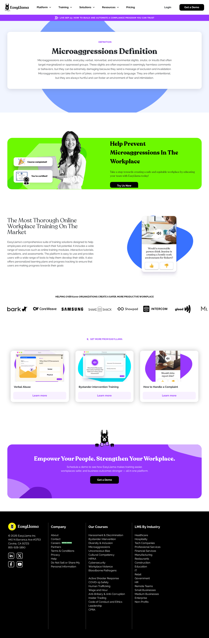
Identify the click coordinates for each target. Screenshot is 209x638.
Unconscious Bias (99, 550)
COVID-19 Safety (98, 582)
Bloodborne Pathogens (102, 570)
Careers (55, 543)
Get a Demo (191, 7)
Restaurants (142, 558)
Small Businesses (145, 590)
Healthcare (141, 535)
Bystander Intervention (102, 539)
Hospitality (141, 539)
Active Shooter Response (103, 578)
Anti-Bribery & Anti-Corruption (106, 594)
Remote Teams (144, 586)
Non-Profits (142, 601)
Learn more (39, 395)
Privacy (55, 554)
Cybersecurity (96, 562)
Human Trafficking (99, 586)
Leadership (95, 605)
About (54, 535)
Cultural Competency (101, 554)
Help (54, 558)
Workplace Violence (100, 566)
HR (136, 582)
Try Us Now (124, 185)
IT (136, 570)
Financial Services (145, 550)
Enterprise (141, 597)
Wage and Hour (98, 590)
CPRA (91, 609)
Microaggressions (99, 546)
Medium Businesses (147, 594)
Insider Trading (97, 597)
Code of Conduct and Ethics (105, 601)
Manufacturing (143, 554)
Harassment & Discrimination (105, 535)
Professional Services (148, 546)
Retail (138, 574)
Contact (55, 539)
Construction (142, 562)
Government (142, 578)
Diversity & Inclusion (100, 543)
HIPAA (92, 558)
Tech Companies (145, 543)
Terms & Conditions (62, 550)
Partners (56, 546)
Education (141, 566)
